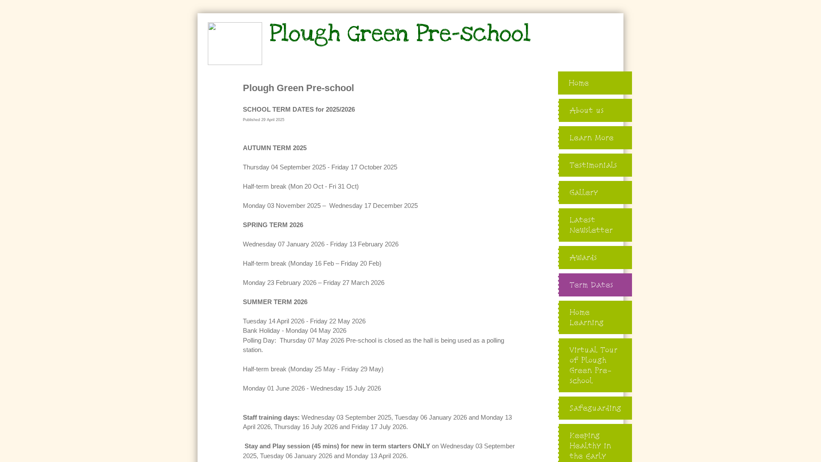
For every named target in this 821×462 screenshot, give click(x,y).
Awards (583, 257)
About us (587, 110)
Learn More (592, 137)
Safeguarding (595, 407)
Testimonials (593, 164)
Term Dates (591, 284)
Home (579, 82)
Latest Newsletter (591, 224)
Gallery (584, 192)
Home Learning (587, 317)
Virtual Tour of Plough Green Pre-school (593, 365)
